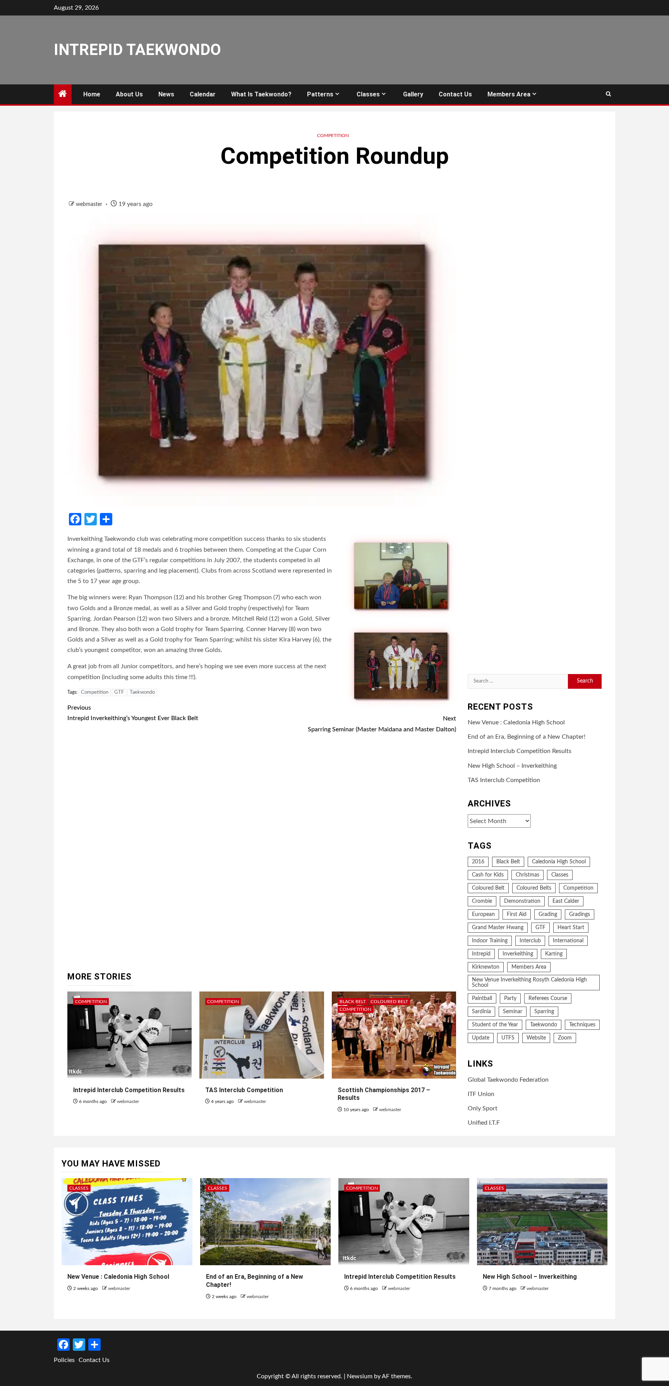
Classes (368, 94)
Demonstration (522, 901)
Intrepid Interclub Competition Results (129, 1090)
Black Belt (353, 1001)
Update (480, 1038)
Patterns (320, 94)
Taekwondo (142, 692)
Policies (64, 1360)
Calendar (203, 94)
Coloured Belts (533, 888)
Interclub (530, 940)
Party (510, 998)
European (483, 914)
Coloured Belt (389, 1001)
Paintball (482, 998)
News (166, 94)
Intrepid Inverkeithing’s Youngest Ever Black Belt (132, 713)
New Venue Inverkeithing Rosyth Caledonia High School (529, 982)
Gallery (413, 94)
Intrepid (481, 954)
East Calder (565, 901)
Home (91, 94)
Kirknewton (485, 967)
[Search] (608, 94)
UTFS (508, 1038)
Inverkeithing (518, 954)
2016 (478, 862)
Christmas (527, 875)
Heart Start (571, 927)
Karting (554, 954)
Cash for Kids (488, 875)
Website (536, 1038)
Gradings (579, 914)
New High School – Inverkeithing (512, 766)
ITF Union (481, 1094)
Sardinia (481, 1011)
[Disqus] (261, 853)
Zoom (565, 1038)
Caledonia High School (559, 862)
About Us (129, 94)
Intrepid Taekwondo (137, 50)
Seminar (512, 1011)
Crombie (482, 901)
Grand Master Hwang (497, 927)
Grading (548, 914)
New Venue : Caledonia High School (516, 722)
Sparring (544, 1011)
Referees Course (547, 998)
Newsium (359, 1376)
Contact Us (455, 94)
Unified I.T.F (484, 1123)
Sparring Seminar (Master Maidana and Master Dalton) (382, 723)
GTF (119, 692)
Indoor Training (490, 940)
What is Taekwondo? (261, 94)
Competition (333, 135)
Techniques (582, 1024)
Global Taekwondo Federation (508, 1080)
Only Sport (482, 1108)
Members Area (508, 94)
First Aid (517, 914)
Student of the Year (495, 1024)
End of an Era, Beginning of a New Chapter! (526, 737)
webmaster (90, 204)
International (568, 940)
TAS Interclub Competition (244, 1090)
